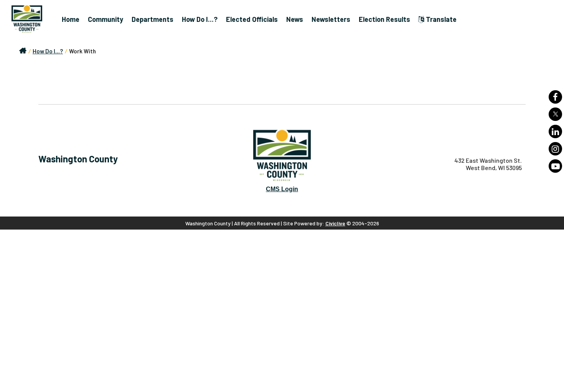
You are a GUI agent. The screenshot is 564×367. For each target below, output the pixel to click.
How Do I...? (200, 19)
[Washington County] (31, 19)
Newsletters (331, 19)
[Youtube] (555, 166)
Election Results (384, 19)
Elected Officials (252, 19)
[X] (555, 114)
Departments (152, 19)
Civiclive (335, 223)
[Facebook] (555, 97)
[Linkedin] (555, 131)
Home (70, 19)
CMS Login (282, 189)
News (294, 19)
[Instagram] (555, 148)
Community (105, 19)
